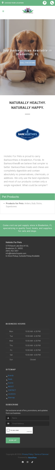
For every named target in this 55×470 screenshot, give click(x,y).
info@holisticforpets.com (16, 253)
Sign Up (13, 440)
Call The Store (27, 63)
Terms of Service (41, 454)
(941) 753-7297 (12, 251)
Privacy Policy (27, 454)
